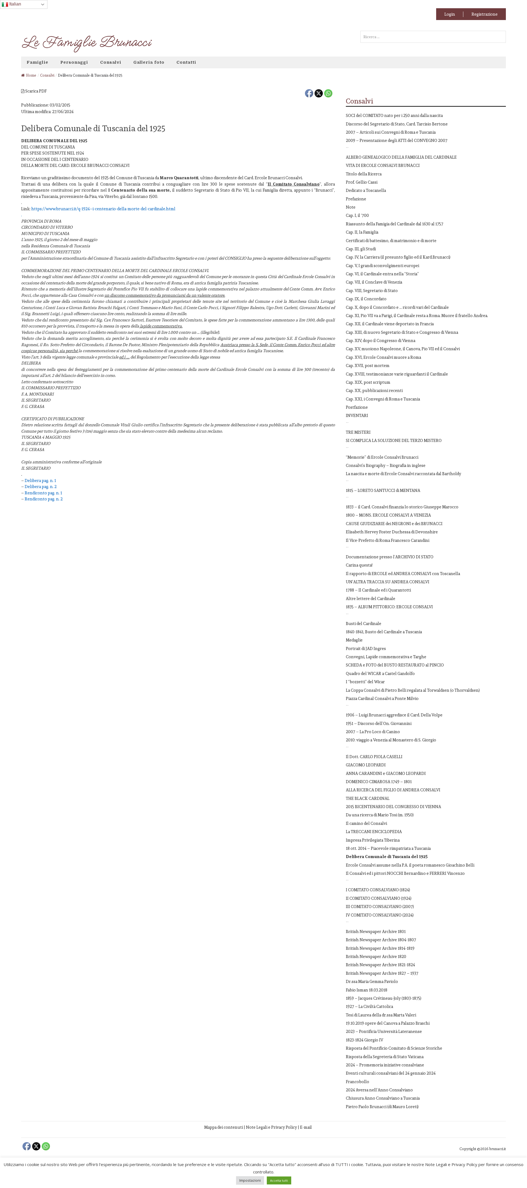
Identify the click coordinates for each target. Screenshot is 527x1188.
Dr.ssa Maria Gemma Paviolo (372, 981)
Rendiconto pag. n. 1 (43, 493)
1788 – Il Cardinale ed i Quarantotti (378, 590)
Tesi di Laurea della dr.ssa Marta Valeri (381, 1015)
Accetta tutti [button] (279, 1180)
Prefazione (356, 199)
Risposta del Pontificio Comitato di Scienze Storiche (394, 1048)
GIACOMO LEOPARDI (366, 765)
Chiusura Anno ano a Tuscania (383, 1098)
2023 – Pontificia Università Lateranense (384, 1031)
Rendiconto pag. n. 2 (44, 499)
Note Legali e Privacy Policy (271, 1127)
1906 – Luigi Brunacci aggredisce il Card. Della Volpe (394, 715)
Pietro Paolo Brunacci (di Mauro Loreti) (382, 1106)
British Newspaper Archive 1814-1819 (380, 948)
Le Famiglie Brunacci (85, 42)
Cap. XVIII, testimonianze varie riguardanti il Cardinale (397, 374)
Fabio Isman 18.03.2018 (366, 990)
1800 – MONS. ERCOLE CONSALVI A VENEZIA (388, 515)
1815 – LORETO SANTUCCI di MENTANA (383, 490)
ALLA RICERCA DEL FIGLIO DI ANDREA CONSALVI (393, 790)
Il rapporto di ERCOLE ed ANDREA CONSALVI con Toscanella (403, 573)
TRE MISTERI (358, 432)
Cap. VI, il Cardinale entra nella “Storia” (382, 274)
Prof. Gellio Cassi (361, 182)
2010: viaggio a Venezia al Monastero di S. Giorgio (391, 740)
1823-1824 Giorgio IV (364, 1040)
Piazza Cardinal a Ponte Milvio (382, 698)
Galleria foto (148, 62)
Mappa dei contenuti (223, 1127)
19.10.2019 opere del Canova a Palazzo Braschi (388, 1023)
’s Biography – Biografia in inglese (385, 465)
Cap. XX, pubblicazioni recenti (374, 390)
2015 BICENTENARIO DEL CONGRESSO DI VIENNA (393, 806)
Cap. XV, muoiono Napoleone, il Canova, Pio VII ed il (403, 349)
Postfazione (357, 407)
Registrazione (485, 14)
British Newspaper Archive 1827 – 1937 (382, 973)
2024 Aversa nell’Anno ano (379, 1090)
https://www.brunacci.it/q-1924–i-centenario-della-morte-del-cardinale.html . (98, 212)
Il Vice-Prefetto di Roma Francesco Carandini (387, 540)
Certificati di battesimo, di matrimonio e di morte (391, 240)
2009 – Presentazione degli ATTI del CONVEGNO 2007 (396, 140)
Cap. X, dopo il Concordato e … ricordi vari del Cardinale (397, 307)
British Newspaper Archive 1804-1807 (381, 940)
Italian (14, 4)
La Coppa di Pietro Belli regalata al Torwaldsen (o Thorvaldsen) (413, 690)
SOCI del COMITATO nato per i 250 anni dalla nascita (394, 115)
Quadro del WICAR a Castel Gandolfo (380, 673)
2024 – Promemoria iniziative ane (385, 1065)
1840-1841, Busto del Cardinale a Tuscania (384, 632)
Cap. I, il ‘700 (357, 215)
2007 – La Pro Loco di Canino (373, 732)
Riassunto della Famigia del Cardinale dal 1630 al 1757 (394, 224)
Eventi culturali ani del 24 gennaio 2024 (391, 1073)
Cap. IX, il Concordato (366, 299)
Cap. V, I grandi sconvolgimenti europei (382, 265)
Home (31, 75)
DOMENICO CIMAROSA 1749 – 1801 (379, 781)
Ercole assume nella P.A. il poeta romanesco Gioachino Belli (410, 865)
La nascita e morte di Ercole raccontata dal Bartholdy (403, 473)
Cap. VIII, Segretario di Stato (372, 290)
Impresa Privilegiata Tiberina (373, 840)
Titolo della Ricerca (364, 174)
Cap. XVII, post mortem (367, 365)
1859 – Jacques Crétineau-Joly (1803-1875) (383, 998)
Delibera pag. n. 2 (41, 486)
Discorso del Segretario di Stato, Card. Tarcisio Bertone (397, 124)
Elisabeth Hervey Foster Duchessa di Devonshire (392, 532)
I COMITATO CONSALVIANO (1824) (378, 890)
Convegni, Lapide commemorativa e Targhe (386, 657)
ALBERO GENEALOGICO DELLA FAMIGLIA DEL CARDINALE (401, 157)
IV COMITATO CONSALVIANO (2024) (380, 915)
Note (350, 207)
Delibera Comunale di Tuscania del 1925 (387, 856)
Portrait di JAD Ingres (366, 648)
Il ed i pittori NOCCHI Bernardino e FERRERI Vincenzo (405, 873)
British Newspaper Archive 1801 (376, 931)
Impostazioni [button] (250, 1180)
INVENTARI (357, 415)
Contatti (186, 62)
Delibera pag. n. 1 (40, 480)
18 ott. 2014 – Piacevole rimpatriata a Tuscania (388, 848)
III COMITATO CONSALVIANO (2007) (380, 906)
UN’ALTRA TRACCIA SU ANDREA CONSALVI (387, 582)
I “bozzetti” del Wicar (365, 682)
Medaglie (354, 640)
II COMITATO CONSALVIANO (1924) (378, 898)
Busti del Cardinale (363, 623)
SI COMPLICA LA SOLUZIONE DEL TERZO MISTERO (394, 440)
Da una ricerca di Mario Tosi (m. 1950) (380, 815)
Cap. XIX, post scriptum (368, 382)
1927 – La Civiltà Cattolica (369, 1006)
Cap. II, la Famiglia (362, 232)
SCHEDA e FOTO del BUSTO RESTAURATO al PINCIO (395, 665)
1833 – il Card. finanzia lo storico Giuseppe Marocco (402, 507)
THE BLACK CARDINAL (367, 798)
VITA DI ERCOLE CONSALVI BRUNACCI (383, 165)
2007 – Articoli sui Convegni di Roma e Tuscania (391, 132)
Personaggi (74, 62)
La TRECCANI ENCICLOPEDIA (374, 831)
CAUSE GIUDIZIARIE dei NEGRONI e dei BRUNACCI (394, 523)
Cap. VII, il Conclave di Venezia (374, 282)
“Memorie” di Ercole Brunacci (382, 457)
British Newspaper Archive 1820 (376, 956)
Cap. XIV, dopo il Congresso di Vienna (380, 340)
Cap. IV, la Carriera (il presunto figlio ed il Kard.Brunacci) (398, 257)
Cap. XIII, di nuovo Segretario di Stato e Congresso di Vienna (402, 332)
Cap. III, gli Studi (361, 249)
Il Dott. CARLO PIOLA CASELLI (374, 756)
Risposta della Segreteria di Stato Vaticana (385, 1056)
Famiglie (37, 62)
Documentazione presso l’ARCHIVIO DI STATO (389, 557)
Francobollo (357, 1081)
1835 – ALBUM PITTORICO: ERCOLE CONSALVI (389, 607)
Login (449, 14)
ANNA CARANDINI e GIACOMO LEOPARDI (386, 773)
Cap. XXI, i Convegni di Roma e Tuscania (383, 399)
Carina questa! (359, 565)
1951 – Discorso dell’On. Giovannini (378, 723)
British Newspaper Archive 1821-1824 (380, 965)
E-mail (306, 1127)
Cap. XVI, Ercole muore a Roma (383, 357)
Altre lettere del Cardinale (370, 598)
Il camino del (366, 823)
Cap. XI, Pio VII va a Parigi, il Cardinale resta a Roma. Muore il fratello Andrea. (417, 315)
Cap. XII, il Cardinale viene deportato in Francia (390, 324)
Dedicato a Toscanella (366, 190)
